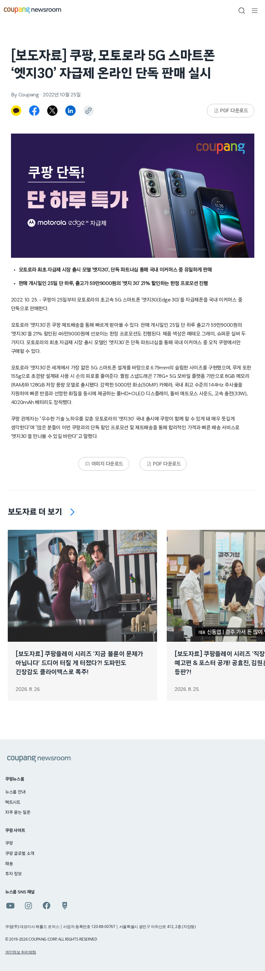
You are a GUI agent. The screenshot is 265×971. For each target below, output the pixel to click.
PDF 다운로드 (234, 110)
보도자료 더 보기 (35, 512)
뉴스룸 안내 (15, 792)
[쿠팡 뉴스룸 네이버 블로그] (64, 905)
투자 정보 (13, 874)
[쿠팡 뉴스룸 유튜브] (10, 905)
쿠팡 (9, 843)
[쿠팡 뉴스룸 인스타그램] (28, 905)
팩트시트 (12, 802)
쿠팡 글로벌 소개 (19, 853)
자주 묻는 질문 (17, 812)
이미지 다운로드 (107, 463)
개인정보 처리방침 (20, 952)
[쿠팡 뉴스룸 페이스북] (46, 905)
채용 (9, 864)
